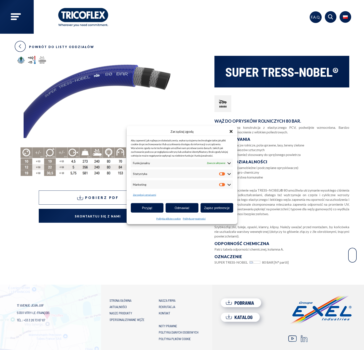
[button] (231, 131)
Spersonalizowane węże (127, 320)
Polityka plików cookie (168, 218)
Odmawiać (182, 207)
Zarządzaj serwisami (144, 194)
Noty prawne (168, 326)
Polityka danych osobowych (178, 332)
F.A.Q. (315, 17)
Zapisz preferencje (217, 207)
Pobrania (243, 303)
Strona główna (120, 300)
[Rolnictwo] (222, 103)
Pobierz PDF (101, 198)
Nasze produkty (121, 313)
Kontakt (164, 313)
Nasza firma (167, 300)
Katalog (243, 317)
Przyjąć (147, 207)
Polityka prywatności (194, 218)
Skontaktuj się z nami (98, 216)
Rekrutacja (167, 307)
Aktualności (118, 307)
